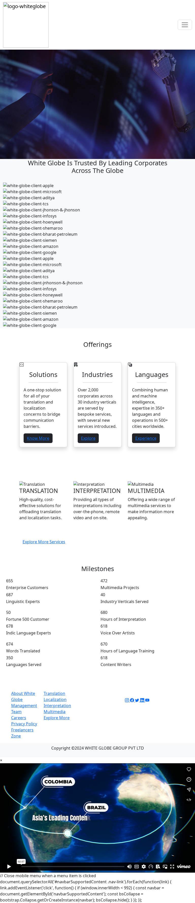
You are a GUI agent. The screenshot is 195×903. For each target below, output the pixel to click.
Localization (55, 699)
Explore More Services (44, 542)
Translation (54, 693)
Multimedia (55, 711)
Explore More (57, 717)
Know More (38, 438)
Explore (88, 438)
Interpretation (57, 705)
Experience (145, 438)
